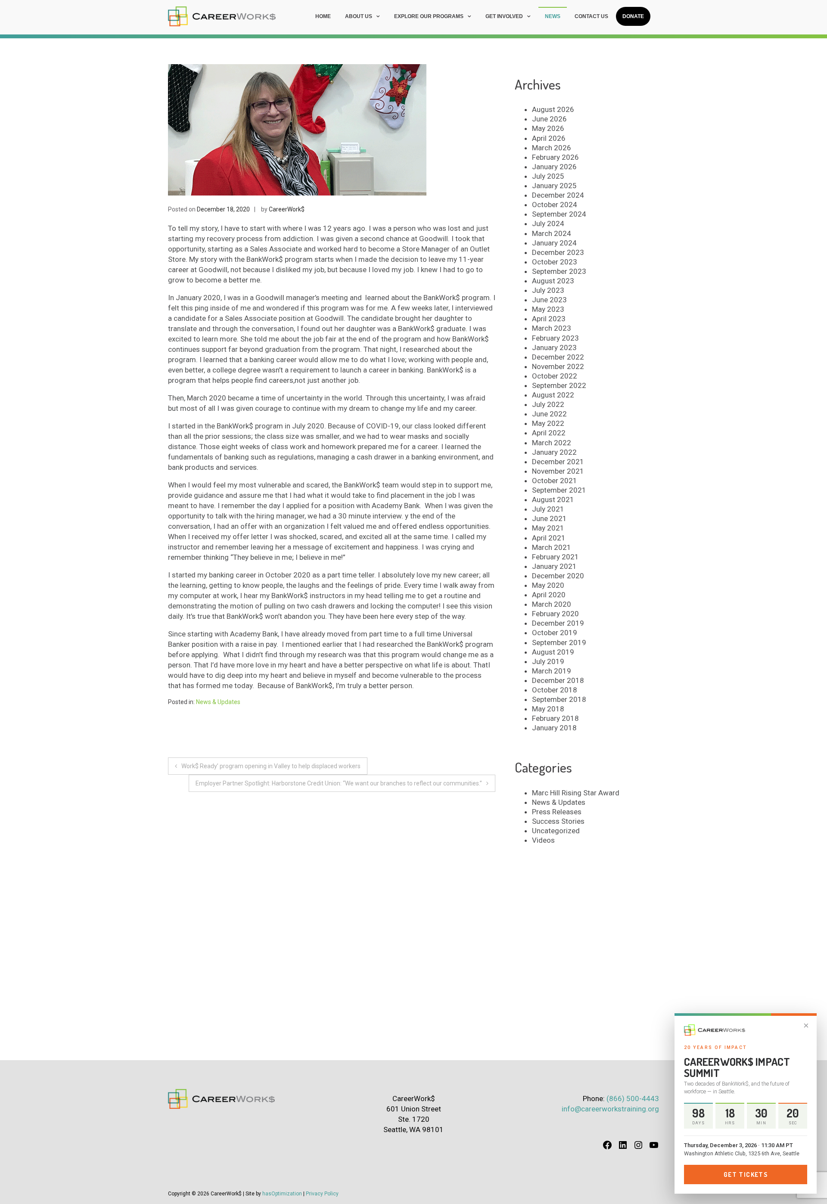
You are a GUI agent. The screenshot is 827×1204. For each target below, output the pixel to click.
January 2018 (554, 727)
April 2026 (549, 138)
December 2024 (558, 195)
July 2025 (548, 176)
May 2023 (548, 309)
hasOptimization (282, 1194)
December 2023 (558, 252)
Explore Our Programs (428, 16)
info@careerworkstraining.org (610, 1109)
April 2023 (549, 318)
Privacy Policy (322, 1194)
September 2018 (559, 699)
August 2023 (553, 280)
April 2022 (549, 432)
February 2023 (555, 338)
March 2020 (551, 604)
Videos (543, 840)
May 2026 (548, 128)
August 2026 (553, 109)
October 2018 (554, 690)
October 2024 (554, 204)
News (552, 16)
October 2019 (554, 632)
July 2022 (548, 404)
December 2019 (558, 623)
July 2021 (548, 509)
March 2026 (551, 147)
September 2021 (559, 490)
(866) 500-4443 (632, 1098)
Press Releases (556, 811)
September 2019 (559, 642)
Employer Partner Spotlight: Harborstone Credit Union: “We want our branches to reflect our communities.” (339, 783)
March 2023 (551, 328)
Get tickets (746, 1174)
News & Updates (218, 701)
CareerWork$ (287, 209)
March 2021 (551, 547)
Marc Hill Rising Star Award (575, 792)
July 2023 (548, 290)
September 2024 (559, 214)
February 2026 (555, 157)
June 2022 (549, 414)
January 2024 (554, 243)
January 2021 (554, 566)
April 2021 (549, 538)
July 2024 (548, 223)
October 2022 (554, 376)
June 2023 (549, 299)
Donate (633, 16)
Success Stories (558, 821)
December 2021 (558, 461)
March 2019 (551, 671)
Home (323, 16)
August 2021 (553, 499)
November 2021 (558, 471)
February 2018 (555, 718)
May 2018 (548, 708)
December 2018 (558, 680)
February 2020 (555, 613)
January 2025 (554, 185)
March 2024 (551, 233)
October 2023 (554, 262)
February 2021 (555, 556)
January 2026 (554, 166)
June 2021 (549, 518)
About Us (358, 16)
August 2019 (553, 652)
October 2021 (554, 480)
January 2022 (554, 452)
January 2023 (554, 347)
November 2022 (558, 366)
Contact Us (591, 16)
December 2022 (558, 357)
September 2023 (559, 271)
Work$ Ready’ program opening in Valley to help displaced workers (271, 766)
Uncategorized (556, 830)
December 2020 (558, 575)
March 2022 (551, 442)
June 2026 (549, 119)
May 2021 (548, 528)
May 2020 (548, 585)
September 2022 (559, 385)
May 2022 (548, 423)
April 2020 (549, 594)
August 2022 (553, 395)
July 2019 (548, 661)
